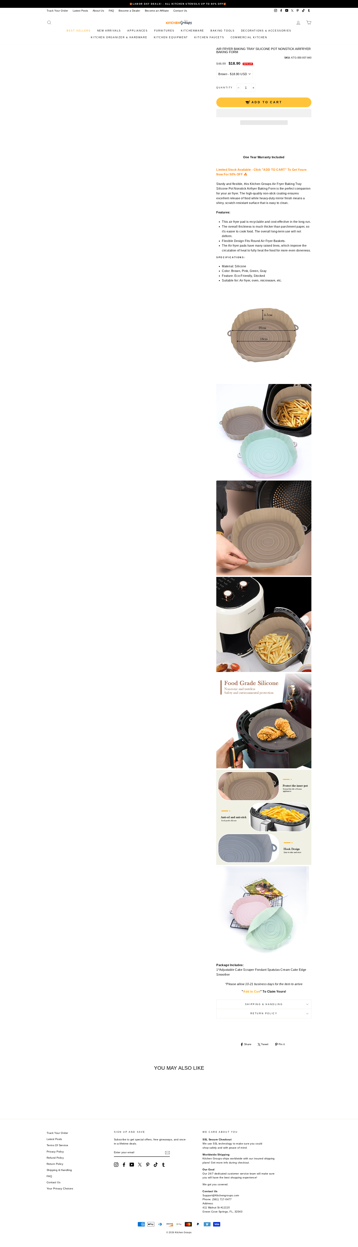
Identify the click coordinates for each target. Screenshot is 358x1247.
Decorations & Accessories (266, 30)
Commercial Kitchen (249, 37)
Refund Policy (55, 1157)
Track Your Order (57, 10)
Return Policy (263, 1013)
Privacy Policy (55, 1151)
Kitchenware (192, 30)
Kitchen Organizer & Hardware (119, 37)
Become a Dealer (129, 10)
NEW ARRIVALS (109, 30)
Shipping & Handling (264, 1004)
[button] (263, 113)
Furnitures (164, 30)
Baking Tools (223, 30)
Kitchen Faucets (209, 37)
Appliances (137, 30)
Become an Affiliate (157, 10)
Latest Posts (80, 10)
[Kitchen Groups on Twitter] (140, 1164)
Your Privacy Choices (60, 1188)
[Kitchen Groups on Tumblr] (163, 1164)
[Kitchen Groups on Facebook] (124, 1164)
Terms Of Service (57, 1145)
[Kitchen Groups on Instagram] (116, 1164)
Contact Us (180, 10)
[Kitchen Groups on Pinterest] (147, 1164)
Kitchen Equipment (171, 37)
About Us (98, 10)
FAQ (111, 10)
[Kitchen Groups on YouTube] (132, 1164)
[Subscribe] (167, 1152)
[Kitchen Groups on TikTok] (155, 1164)
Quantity (224, 87)
